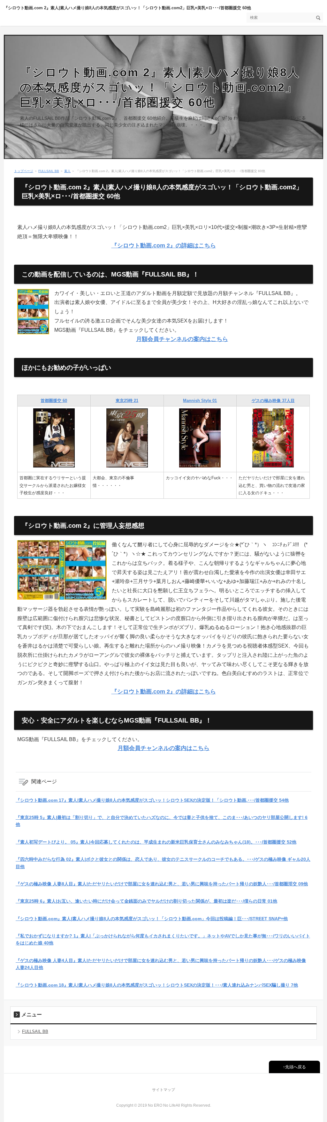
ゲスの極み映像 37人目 (273, 400)
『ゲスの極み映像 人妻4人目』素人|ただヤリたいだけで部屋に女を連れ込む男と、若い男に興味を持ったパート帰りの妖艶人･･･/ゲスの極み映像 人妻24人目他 (161, 964)
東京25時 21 (127, 400)
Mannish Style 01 (200, 400)
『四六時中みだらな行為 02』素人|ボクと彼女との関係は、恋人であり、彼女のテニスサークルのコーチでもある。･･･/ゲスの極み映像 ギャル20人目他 (163, 863)
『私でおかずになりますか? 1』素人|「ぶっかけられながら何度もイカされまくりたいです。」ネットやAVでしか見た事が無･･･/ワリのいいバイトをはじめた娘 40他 (163, 939)
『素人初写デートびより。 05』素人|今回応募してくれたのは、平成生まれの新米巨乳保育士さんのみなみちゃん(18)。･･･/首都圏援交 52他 (156, 842)
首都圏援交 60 (54, 400)
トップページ (23, 171)
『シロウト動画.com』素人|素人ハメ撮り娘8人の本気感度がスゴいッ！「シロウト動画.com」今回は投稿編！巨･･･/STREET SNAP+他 (152, 918)
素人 (67, 171)
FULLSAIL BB (48, 171)
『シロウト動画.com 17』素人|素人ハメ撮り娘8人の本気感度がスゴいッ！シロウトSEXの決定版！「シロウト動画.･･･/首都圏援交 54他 (152, 800)
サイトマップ (163, 1090)
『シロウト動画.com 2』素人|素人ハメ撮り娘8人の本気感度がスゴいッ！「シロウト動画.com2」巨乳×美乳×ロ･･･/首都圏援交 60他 (127, 7)
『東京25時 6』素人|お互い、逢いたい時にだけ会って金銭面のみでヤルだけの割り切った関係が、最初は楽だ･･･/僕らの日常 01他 (146, 901)
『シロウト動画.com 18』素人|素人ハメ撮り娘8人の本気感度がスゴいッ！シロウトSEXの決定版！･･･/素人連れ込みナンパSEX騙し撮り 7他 (157, 985)
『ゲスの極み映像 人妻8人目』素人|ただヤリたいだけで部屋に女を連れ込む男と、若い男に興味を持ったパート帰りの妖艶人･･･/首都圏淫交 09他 (162, 883)
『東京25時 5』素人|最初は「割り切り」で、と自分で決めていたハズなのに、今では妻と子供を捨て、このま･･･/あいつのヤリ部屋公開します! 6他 (162, 821)
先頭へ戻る (295, 1067)
